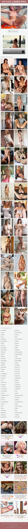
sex (16, 391)
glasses (3, 414)
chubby (3, 375)
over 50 (17, 371)
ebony (3, 397)
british (3, 365)
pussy (17, 382)
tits (16, 410)
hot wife (17, 417)
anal (2, 332)
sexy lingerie (18, 352)
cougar (3, 384)
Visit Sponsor (13, 31)
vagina (17, 414)
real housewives (19, 339)
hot (16, 337)
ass (2, 337)
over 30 (17, 367)
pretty (17, 380)
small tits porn (19, 401)
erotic (3, 399)
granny (17, 330)
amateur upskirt (19, 412)
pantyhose (18, 378)
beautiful (3, 347)
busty (3, 369)
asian (3, 334)
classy (3, 378)
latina (17, 345)
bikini (3, 354)
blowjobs (4, 360)
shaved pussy (19, 395)
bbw (2, 343)
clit (2, 380)
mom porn (18, 358)
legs (16, 347)
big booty (4, 350)
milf (16, 356)
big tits (3, 352)
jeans (17, 343)
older (16, 362)
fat (2, 406)
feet (2, 408)
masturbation (18, 354)
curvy (3, 393)
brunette (3, 367)
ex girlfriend (4, 401)
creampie (4, 388)
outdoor (17, 365)
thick (16, 408)
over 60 (17, 373)
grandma (3, 417)
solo (16, 404)
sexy (16, 393)
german (3, 412)
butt (2, 371)
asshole (3, 339)
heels (17, 334)
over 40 (17, 369)
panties (17, 375)
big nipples (18, 360)
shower (17, 397)
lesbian (17, 350)
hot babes (4, 341)
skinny (17, 399)
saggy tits (18, 386)
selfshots (17, 388)
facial (3, 404)
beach (3, 345)
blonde (3, 358)
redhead (17, 384)
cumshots (4, 391)
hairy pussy (18, 332)
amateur (3, 330)
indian (17, 341)
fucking (3, 410)
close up (3, 382)
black (3, 356)
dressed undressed (6, 395)
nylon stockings (19, 406)
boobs (3, 362)
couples (3, 386)
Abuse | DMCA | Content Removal (10, 523)
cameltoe (4, 373)
